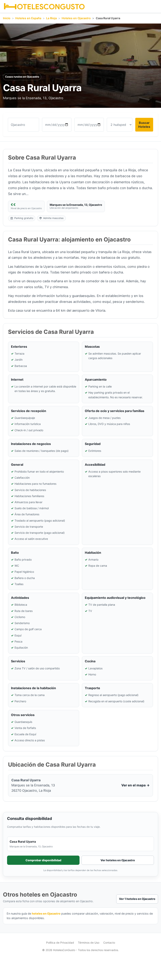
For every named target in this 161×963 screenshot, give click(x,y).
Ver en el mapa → (135, 785)
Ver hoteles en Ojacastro (118, 860)
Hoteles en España (28, 18)
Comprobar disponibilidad (43, 860)
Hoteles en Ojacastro (76, 18)
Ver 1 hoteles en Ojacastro (137, 898)
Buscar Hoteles (144, 125)
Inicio (6, 18)
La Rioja (51, 18)
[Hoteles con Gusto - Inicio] (44, 6)
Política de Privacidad (60, 942)
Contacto (109, 942)
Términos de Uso (88, 942)
